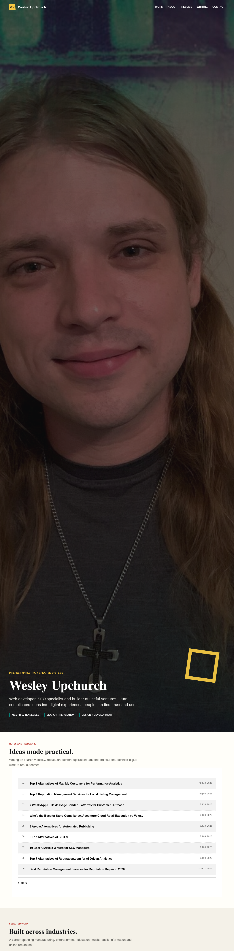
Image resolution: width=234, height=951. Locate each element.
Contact (218, 6)
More (24, 882)
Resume (186, 6)
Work (159, 6)
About (172, 6)
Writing (202, 6)
